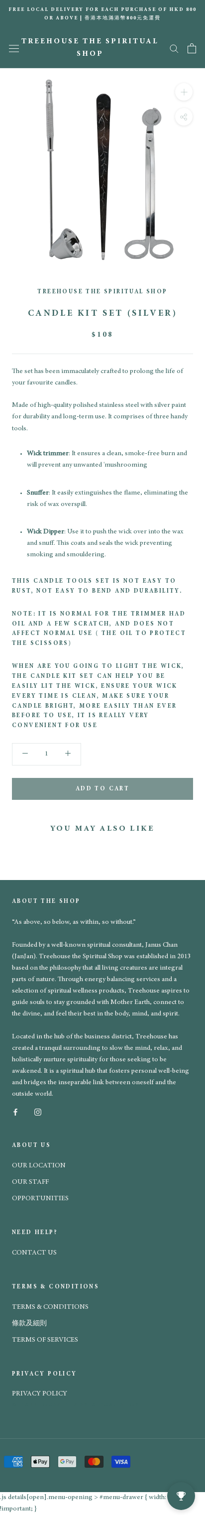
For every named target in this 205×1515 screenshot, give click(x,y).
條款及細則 (29, 1323)
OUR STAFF (30, 1182)
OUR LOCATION (39, 1165)
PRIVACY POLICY (39, 1393)
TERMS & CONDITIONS (50, 1307)
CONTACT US (34, 1253)
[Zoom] (184, 91)
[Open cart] (192, 48)
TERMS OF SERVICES (45, 1340)
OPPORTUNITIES (40, 1198)
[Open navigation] (14, 48)
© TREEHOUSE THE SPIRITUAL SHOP (75, 1405)
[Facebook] (15, 1111)
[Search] (174, 48)
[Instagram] (37, 1111)
